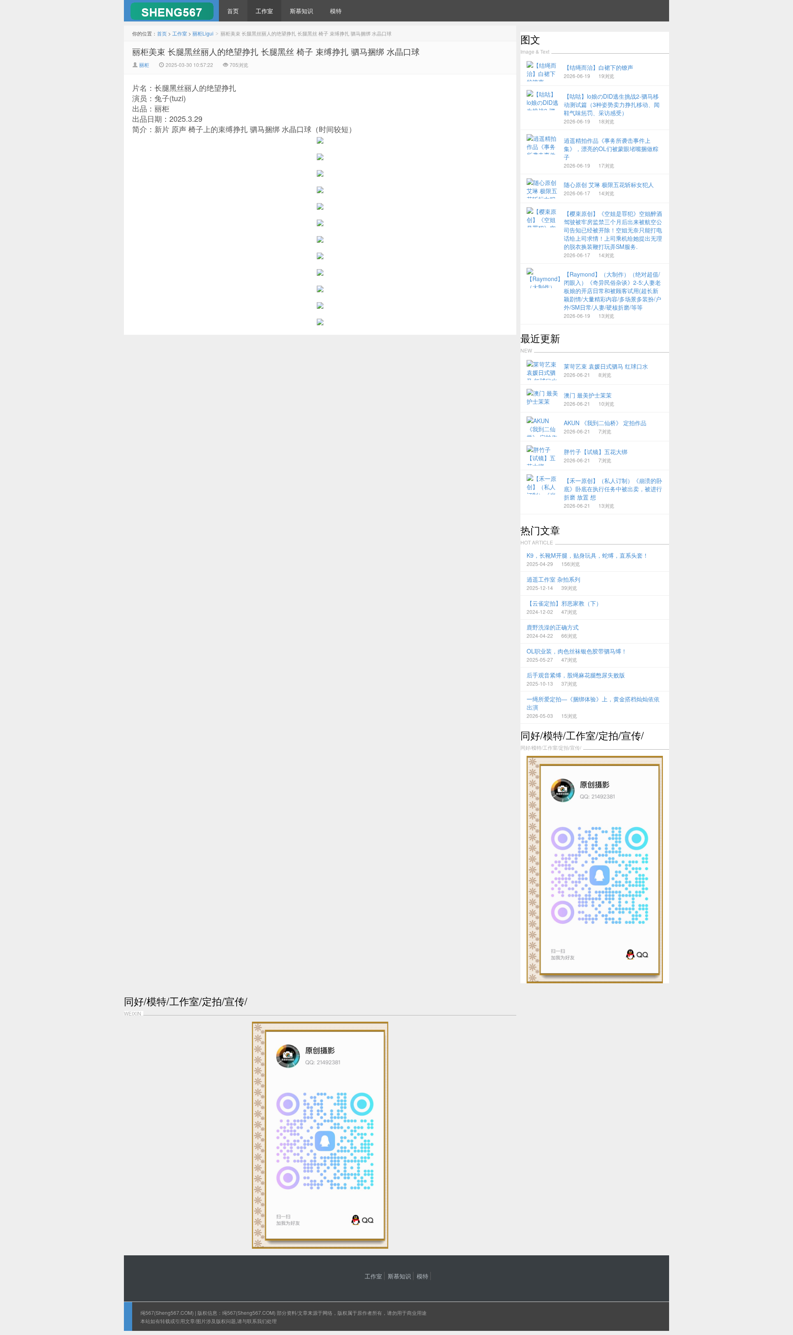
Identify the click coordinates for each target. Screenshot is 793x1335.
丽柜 (144, 64)
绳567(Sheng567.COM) (167, 1312)
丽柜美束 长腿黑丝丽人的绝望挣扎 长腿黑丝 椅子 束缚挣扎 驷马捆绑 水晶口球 (276, 51)
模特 (336, 11)
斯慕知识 (301, 11)
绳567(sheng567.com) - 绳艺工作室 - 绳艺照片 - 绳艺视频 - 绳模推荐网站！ (171, 10)
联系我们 (257, 1320)
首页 (233, 11)
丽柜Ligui (203, 33)
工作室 (264, 11)
